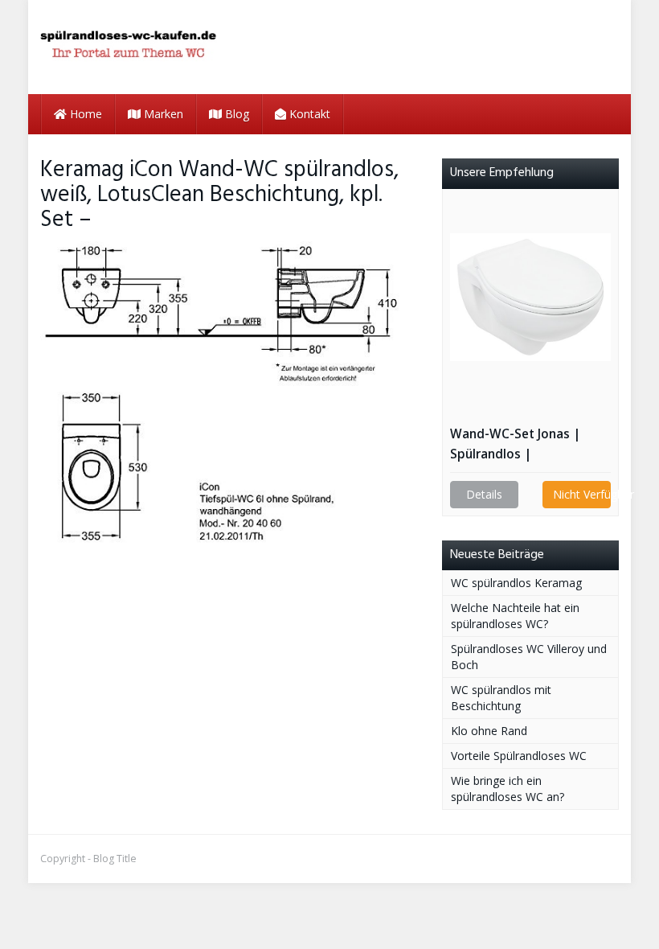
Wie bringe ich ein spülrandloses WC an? (507, 788)
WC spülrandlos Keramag (516, 582)
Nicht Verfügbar (582, 494)
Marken (162, 113)
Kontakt (308, 113)
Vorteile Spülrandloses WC (519, 755)
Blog (235, 113)
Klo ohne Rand (489, 730)
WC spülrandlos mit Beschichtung (501, 697)
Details (484, 494)
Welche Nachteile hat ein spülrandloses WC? (515, 615)
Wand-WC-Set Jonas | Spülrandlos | (515, 443)
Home (84, 113)
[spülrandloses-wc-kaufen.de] (128, 47)
